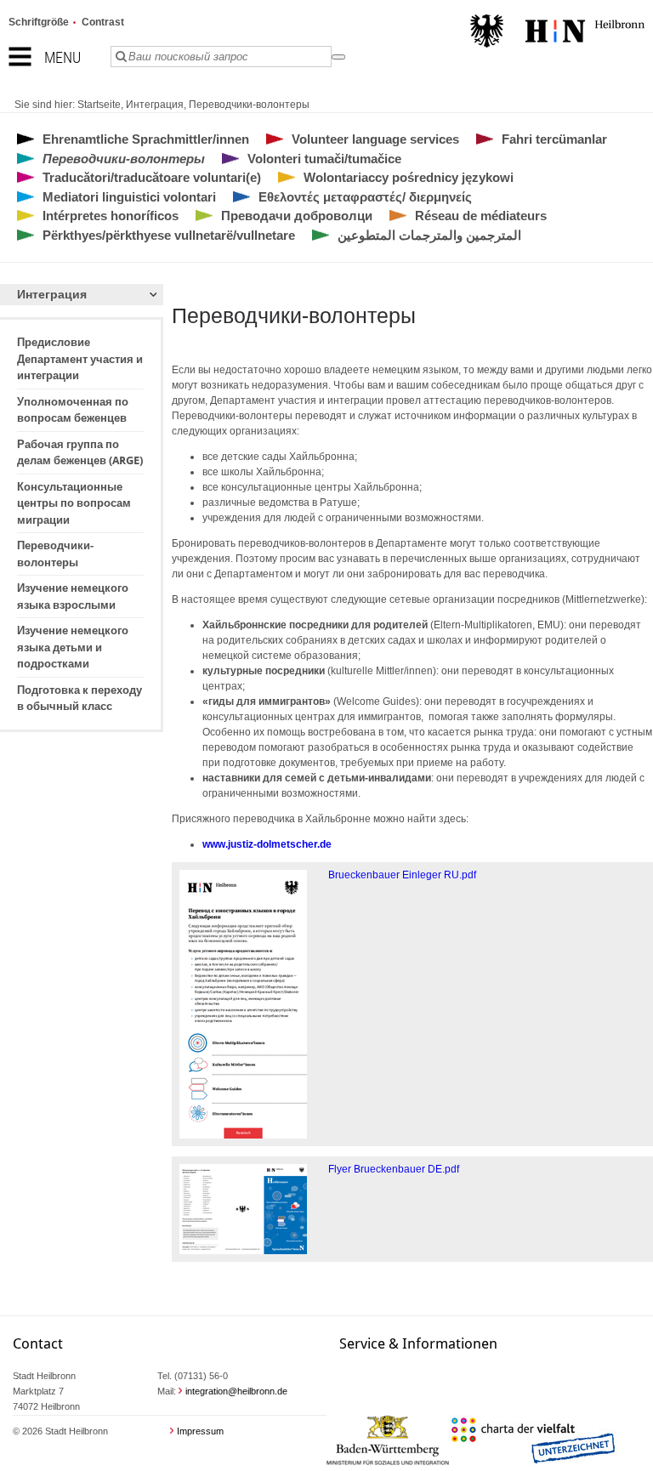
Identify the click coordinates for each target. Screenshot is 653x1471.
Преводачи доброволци (296, 215)
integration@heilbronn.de (236, 1391)
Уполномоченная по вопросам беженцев (72, 410)
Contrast (103, 22)
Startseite (99, 105)
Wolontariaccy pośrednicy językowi (409, 177)
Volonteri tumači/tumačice (324, 158)
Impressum (200, 1431)
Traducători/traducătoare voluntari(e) (152, 177)
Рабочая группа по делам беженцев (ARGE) (80, 453)
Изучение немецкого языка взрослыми (72, 596)
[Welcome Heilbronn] (557, 33)
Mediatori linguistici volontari (129, 197)
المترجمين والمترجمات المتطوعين (429, 235)
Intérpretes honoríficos (111, 215)
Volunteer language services (375, 139)
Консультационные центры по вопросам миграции (74, 503)
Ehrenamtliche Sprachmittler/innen (146, 139)
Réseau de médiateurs (481, 215)
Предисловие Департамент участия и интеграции (80, 359)
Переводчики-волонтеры (249, 105)
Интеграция (155, 105)
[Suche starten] (338, 57)
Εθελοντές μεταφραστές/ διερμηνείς (365, 197)
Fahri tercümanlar (554, 139)
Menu (62, 57)
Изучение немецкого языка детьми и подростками (72, 647)
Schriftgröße (39, 22)
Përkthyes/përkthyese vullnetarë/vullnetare (169, 235)
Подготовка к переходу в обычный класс (79, 698)
